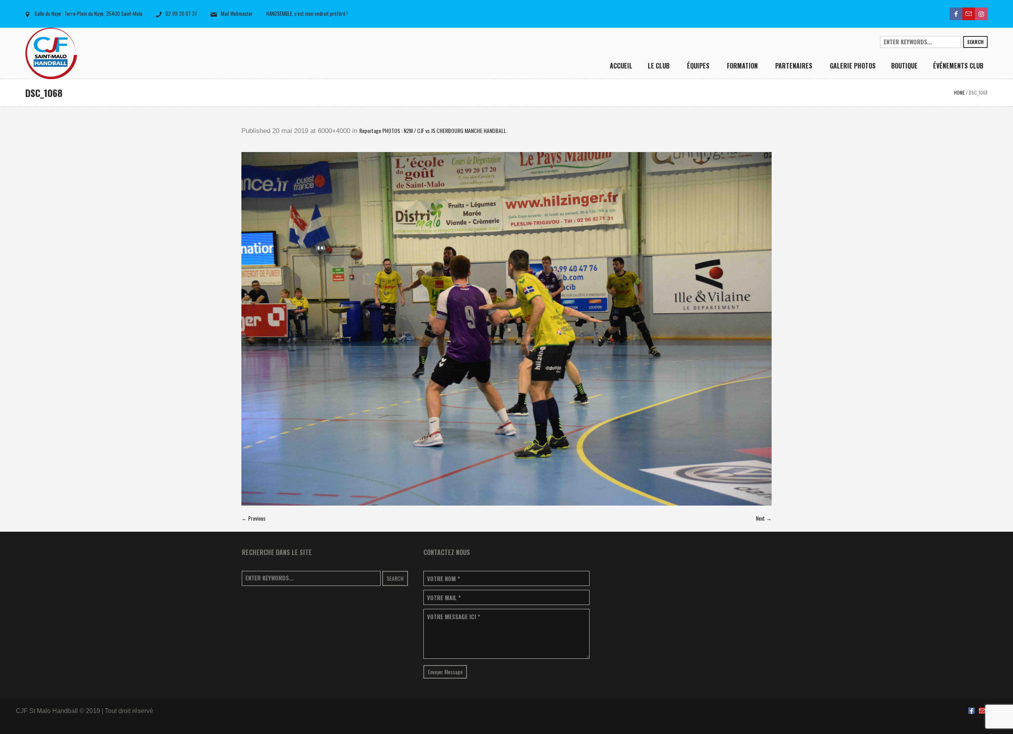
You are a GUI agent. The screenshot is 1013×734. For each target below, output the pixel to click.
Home (959, 92)
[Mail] (968, 14)
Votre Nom (443, 578)
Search (975, 41)
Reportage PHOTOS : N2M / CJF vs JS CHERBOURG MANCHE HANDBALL (432, 130)
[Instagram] (981, 14)
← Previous (253, 518)
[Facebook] (956, 14)
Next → (764, 518)
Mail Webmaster (237, 13)
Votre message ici (453, 616)
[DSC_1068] (506, 329)
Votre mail (444, 597)
